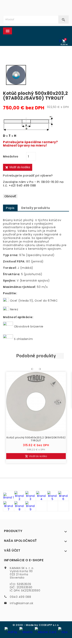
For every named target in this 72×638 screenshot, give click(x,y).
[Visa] (62, 632)
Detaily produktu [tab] (35, 208)
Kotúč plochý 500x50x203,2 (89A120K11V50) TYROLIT (36, 439)
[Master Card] (45, 632)
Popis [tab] (10, 208)
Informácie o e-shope (23, 560)
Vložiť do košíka (17, 167)
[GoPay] (11, 632)
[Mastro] (26, 632)
